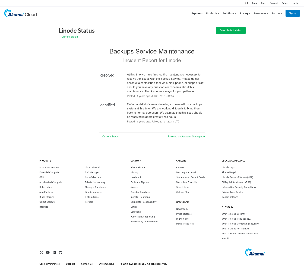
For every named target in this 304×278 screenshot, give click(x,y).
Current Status (68, 36)
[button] (231, 30)
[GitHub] (60, 252)
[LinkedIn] (54, 252)
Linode (173, 60)
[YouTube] (48, 252)
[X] (41, 252)
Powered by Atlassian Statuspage (186, 136)
